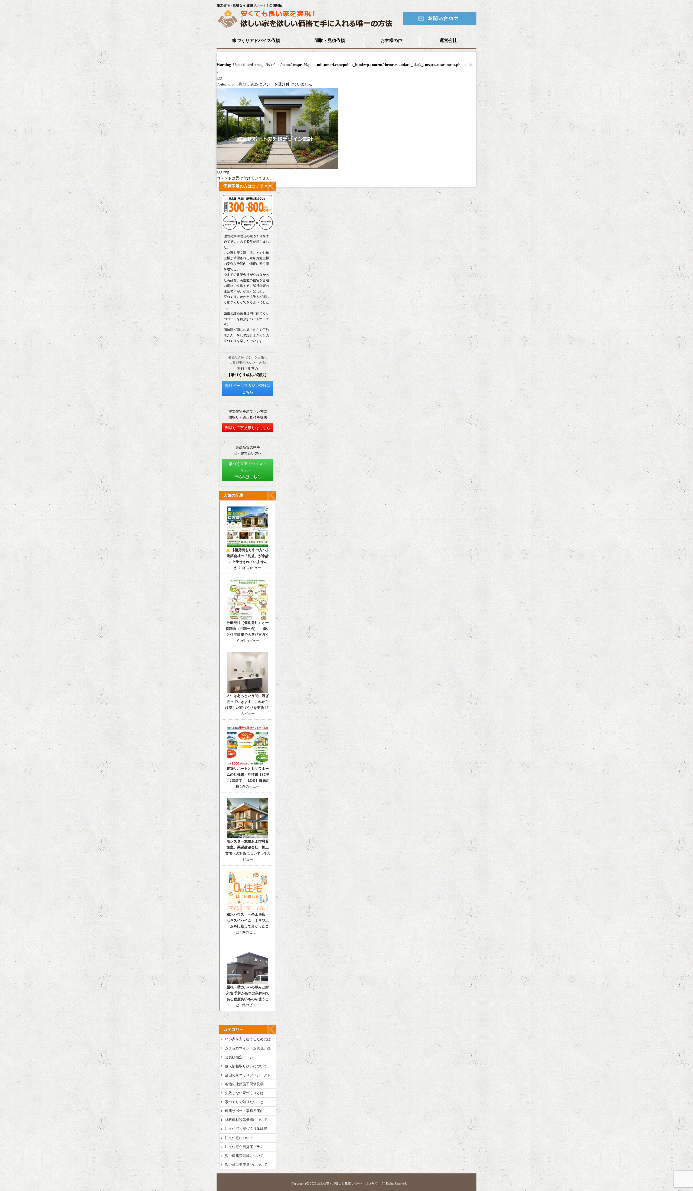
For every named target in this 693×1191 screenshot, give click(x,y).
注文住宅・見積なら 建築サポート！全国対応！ (349, 1183)
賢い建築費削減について (244, 1156)
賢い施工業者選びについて (246, 1165)
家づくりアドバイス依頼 (256, 40)
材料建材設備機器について (246, 1120)
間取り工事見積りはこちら (247, 428)
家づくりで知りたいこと (244, 1102)
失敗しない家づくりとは (244, 1093)
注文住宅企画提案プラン (244, 1147)
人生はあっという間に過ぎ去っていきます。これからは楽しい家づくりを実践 (247, 702)
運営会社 (448, 40)
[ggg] (277, 168)
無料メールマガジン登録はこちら (247, 389)
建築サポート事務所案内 (244, 1111)
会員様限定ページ (239, 1057)
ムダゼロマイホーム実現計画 (248, 1048)
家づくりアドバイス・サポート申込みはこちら (248, 470)
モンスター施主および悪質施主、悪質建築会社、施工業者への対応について (247, 847)
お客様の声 (391, 40)
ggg (219, 78)
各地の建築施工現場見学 (244, 1084)
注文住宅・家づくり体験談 (246, 1129)
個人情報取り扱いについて (246, 1066)
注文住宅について (239, 1138)
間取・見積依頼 (330, 40)
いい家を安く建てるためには (248, 1039)
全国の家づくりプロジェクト (248, 1075)
